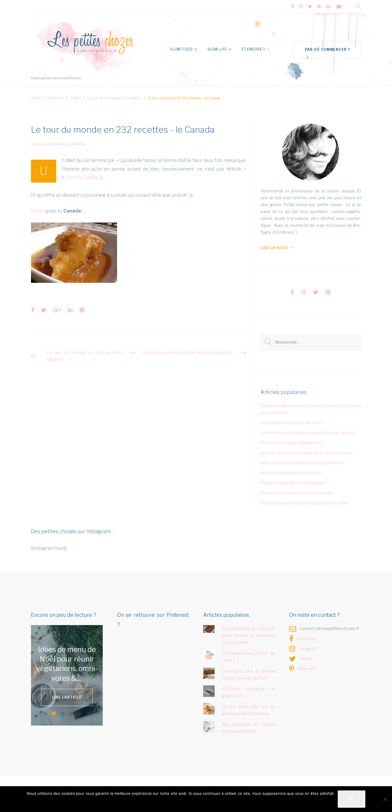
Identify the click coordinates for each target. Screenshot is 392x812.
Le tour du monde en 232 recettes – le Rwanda (186, 352)
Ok (351, 799)
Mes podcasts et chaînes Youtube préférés (302, 462)
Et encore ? (253, 49)
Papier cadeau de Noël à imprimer (293, 482)
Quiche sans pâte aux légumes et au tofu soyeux (306, 452)
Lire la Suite (274, 248)
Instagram (308, 648)
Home (35, 98)
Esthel (37, 211)
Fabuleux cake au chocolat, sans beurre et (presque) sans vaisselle (248, 635)
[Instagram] (301, 6)
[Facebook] (292, 6)
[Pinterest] (319, 6)
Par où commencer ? (327, 49)
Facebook (306, 638)
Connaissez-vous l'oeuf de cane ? (292, 422)
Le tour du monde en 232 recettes (114, 98)
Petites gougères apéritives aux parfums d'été (304, 502)
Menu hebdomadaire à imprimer (291, 472)
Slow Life (217, 49)
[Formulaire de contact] (339, 6)
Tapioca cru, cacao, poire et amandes (296, 492)
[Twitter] (310, 6)
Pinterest (306, 668)
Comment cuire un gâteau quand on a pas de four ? (309, 432)
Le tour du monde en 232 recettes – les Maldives (91, 356)
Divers (76, 98)
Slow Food (181, 49)
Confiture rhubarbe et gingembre (292, 442)
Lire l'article (66, 697)
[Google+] (328, 6)
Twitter (306, 658)
